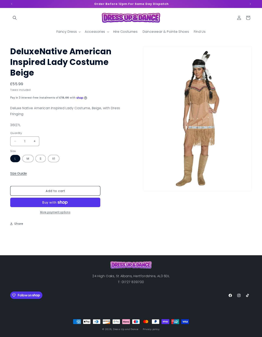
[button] (14, 17)
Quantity (16, 133)
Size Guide (18, 173)
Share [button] (18, 224)
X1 (53, 159)
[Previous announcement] (11, 4)
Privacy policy (151, 329)
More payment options (55, 212)
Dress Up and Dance (125, 329)
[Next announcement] (250, 4)
